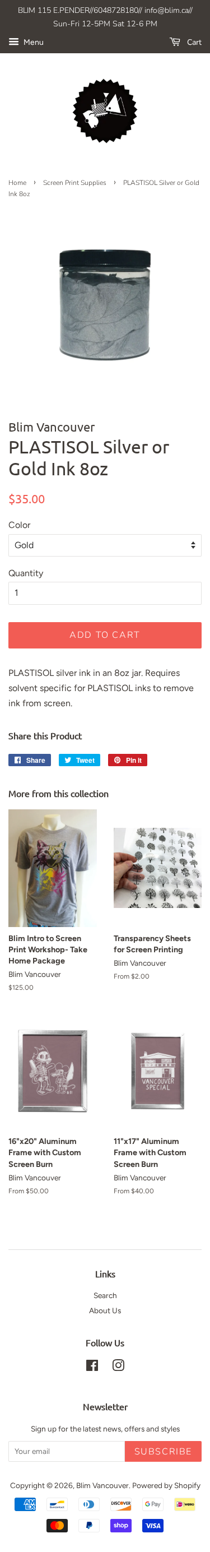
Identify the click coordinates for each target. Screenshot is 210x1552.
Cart (193, 42)
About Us (105, 1310)
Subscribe (163, 1452)
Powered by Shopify (166, 1485)
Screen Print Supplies (74, 182)
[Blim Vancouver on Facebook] (92, 1367)
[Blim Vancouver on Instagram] (118, 1367)
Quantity (25, 573)
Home (17, 182)
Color (19, 525)
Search (105, 1295)
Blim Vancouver (102, 1485)
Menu (33, 42)
